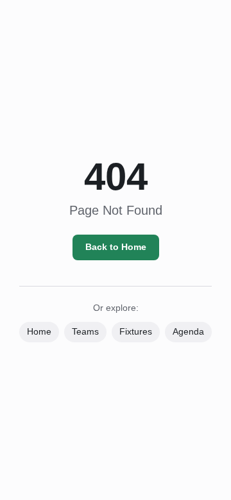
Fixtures (135, 331)
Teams (85, 331)
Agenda (188, 331)
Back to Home (115, 247)
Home (39, 331)
